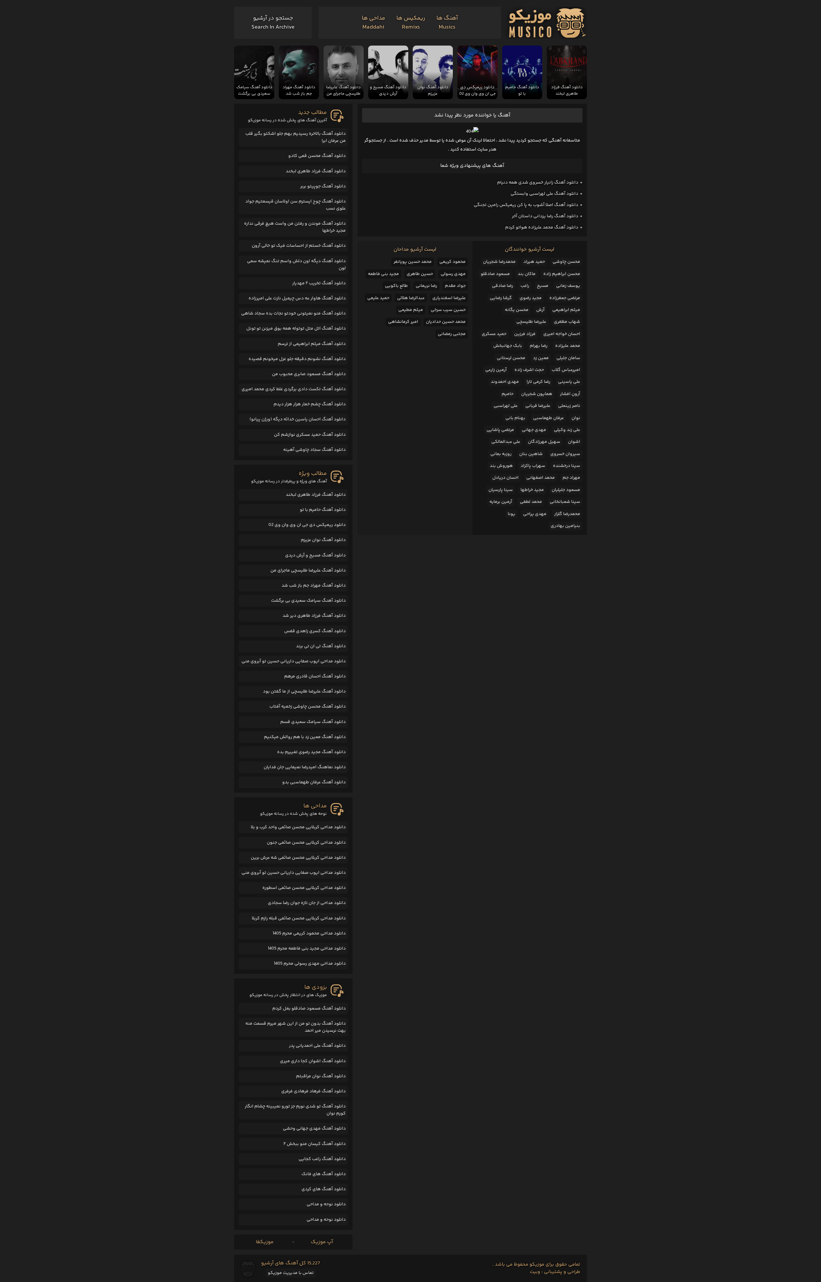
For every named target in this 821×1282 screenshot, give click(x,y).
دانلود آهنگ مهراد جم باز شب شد (314, 585)
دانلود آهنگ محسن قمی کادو (317, 155)
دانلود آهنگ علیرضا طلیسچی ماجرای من (308, 570)
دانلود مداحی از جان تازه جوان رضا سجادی (307, 903)
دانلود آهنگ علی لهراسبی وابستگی (544, 193)
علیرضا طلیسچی (531, 321)
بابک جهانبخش (507, 345)
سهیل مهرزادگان (544, 441)
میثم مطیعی (410, 310)
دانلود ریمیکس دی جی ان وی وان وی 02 (307, 525)
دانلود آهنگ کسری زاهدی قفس (315, 631)
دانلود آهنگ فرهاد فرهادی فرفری (313, 1091)
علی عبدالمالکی (505, 441)
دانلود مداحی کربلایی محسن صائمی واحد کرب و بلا (298, 827)
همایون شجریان (536, 394)
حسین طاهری (420, 274)
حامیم (507, 394)
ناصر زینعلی (569, 405)
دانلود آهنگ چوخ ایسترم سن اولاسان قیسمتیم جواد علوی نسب (295, 205)
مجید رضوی (531, 298)
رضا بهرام (538, 345)
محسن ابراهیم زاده (561, 274)
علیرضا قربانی (537, 405)
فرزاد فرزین (525, 334)
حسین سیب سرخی (448, 310)
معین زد (541, 358)
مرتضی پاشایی (500, 430)
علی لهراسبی (506, 405)
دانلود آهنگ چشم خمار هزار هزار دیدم (310, 404)
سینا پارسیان (500, 490)
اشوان (574, 441)
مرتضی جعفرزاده (564, 298)
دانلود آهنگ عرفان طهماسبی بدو (314, 782)
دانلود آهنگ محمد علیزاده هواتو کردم (541, 227)
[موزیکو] (547, 23)
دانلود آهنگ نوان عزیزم (323, 540)
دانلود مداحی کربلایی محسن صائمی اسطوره (304, 887)
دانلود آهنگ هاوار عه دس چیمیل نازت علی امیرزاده (297, 298)
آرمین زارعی (496, 370)
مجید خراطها (532, 490)
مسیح (542, 285)
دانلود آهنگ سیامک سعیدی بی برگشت (308, 600)
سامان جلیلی (568, 358)
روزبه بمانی (501, 454)
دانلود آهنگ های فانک (323, 1174)
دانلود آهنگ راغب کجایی (322, 1159)
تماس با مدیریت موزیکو (291, 1273)
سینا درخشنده (566, 465)
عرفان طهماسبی (548, 418)
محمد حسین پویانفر (413, 261)
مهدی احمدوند (505, 381)
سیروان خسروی (565, 454)
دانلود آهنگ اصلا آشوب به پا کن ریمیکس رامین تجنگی (526, 205)
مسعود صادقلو (495, 274)
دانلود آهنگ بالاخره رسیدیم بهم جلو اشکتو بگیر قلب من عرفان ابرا (295, 137)
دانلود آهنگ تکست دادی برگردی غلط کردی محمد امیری (293, 389)
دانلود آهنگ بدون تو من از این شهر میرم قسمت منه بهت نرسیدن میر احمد (295, 1027)
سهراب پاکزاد (533, 465)
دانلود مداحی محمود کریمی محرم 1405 (309, 933)
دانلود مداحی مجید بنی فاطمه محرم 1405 (307, 948)
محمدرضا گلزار (567, 514)
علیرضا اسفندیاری (449, 298)
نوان (575, 418)
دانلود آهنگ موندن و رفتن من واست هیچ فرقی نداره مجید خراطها (295, 227)
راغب (525, 285)
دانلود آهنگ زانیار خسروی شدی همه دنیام (537, 182)
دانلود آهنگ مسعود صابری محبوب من (309, 374)
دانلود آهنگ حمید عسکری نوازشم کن (310, 434)
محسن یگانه (517, 310)
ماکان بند (527, 274)
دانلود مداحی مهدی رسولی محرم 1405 (310, 963)
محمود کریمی (452, 261)
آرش (540, 310)
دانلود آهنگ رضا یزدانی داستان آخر (545, 216)
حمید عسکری (494, 334)
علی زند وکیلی (567, 430)
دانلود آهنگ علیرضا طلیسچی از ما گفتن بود (304, 691)
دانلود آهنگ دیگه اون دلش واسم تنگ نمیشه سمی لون (296, 265)
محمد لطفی (531, 501)
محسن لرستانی (511, 358)
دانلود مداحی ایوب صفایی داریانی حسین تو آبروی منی (293, 661)
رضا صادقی (502, 285)
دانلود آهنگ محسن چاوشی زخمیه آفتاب (307, 706)
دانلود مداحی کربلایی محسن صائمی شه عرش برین (298, 857)
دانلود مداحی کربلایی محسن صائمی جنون (306, 842)
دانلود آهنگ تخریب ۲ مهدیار (319, 283)
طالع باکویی (396, 285)
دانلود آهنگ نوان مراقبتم (321, 1076)
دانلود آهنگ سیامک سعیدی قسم (313, 722)
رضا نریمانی (426, 285)
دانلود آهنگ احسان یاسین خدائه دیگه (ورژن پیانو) (298, 419)
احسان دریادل (505, 477)
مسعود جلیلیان (566, 490)
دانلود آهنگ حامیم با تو (323, 509)
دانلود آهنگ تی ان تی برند (321, 646)
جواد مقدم (455, 285)
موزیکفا (265, 1242)
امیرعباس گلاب (566, 370)
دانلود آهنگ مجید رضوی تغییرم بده (311, 752)
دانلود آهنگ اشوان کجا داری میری (313, 1061)
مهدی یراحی (534, 514)
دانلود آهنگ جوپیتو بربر (323, 186)
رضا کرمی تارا (538, 381)
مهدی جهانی (534, 430)
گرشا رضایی (501, 298)
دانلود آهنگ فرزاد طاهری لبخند (316, 171)
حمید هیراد (534, 261)
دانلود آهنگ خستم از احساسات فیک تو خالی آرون (299, 245)
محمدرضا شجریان (499, 261)
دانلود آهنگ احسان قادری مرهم (315, 676)
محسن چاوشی (566, 261)
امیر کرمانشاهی (403, 321)
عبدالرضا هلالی (411, 298)
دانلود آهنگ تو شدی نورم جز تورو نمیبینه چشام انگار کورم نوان (295, 1110)
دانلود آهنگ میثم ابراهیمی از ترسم (312, 344)
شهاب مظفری (567, 321)
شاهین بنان (531, 454)
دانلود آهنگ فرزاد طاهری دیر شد (314, 615)
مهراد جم (571, 477)
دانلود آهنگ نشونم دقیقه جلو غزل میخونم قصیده (297, 359)
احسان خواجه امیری (561, 334)
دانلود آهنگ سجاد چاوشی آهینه (314, 449)
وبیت (535, 1272)
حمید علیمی (378, 298)
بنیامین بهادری (565, 525)
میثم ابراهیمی (566, 310)
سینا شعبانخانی (565, 501)
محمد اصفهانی (540, 477)
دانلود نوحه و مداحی (326, 1204)
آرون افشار (570, 394)
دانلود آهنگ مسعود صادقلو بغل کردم (309, 1008)
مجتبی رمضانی (452, 334)
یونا (511, 514)
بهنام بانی (515, 418)
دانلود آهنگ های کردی (323, 1189)
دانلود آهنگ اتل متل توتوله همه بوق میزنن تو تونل (296, 328)
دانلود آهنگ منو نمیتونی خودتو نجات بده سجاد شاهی (293, 313)
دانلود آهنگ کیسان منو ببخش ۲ (315, 1144)
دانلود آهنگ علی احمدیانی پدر (317, 1045)
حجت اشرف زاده (529, 370)
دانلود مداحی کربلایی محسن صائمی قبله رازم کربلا (299, 918)
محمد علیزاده (567, 345)
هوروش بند (501, 465)
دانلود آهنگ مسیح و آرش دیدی (315, 555)
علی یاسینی (569, 381)
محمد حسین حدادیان (446, 321)
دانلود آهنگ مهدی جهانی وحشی (314, 1128)
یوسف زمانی (568, 285)
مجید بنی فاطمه (383, 274)
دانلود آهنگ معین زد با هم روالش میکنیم (305, 737)
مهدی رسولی (453, 274)
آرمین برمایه (500, 501)
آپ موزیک (322, 1242)
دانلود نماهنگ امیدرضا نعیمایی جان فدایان (305, 767)
